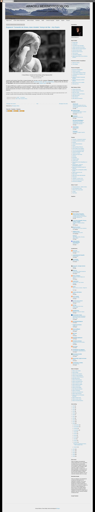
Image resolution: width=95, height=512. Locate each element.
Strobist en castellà (76, 152)
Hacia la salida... (76, 355)
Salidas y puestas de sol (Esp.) (78, 47)
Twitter (42, 20)
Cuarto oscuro (75, 160)
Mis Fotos (75, 333)
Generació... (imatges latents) (79, 266)
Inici (37, 103)
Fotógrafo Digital (76, 110)
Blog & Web (74, 173)
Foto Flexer (74, 192)
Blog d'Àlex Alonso (76, 378)
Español (57, 20)
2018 (74, 414)
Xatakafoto (75, 116)
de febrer (75, 442)
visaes (74, 286)
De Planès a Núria (76, 251)
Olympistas (74, 75)
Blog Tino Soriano (76, 227)
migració (74, 267)
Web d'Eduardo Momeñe (77, 389)
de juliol (75, 433)
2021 (74, 409)
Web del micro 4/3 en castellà (78, 82)
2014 (74, 421)
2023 (74, 406)
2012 (74, 449)
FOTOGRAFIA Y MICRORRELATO (79, 350)
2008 (74, 456)
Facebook (38, 20)
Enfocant (75, 235)
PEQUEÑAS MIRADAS (77, 337)
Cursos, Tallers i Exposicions (19, 20)
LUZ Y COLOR (76, 296)
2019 (74, 413)
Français (68, 20)
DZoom (73, 145)
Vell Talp (74, 305)
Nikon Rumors (75, 96)
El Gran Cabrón (75, 128)
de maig (75, 437)
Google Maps (75, 42)
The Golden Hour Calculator (78, 45)
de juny (75, 435)
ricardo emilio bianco (77, 292)
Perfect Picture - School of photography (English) (77, 165)
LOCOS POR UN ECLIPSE (78, 232)
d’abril (75, 438)
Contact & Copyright (50, 20)
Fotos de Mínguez (76, 329)
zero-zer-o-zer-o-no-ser (78, 300)
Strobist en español (76, 71)
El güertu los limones (77, 324)
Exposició (22, 98)
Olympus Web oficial (76, 89)
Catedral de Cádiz (76, 297)
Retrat (26, 98)
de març (75, 440)
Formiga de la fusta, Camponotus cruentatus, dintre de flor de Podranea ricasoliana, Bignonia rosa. (79, 216)
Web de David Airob (76, 385)
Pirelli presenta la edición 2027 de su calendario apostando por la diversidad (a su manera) (80, 106)
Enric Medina (75, 259)
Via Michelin (74, 44)
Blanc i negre (18, 98)
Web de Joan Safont (76, 370)
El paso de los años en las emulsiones (80, 228)
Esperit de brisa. (76, 243)
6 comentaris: (22, 97)
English (62, 20)
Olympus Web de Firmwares (78, 90)
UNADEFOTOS (76, 310)
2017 (74, 416)
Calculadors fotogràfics (77, 54)
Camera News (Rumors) (77, 143)
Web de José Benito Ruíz (77, 381)
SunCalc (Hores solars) (77, 50)
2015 (74, 419)
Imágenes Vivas (76, 231)
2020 (74, 411)
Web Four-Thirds (75, 92)
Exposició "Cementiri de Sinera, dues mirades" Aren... (79, 444)
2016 (74, 418)
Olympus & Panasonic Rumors (78, 93)
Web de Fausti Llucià (76, 397)
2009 (74, 454)
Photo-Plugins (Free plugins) (78, 148)
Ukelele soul (75, 325)
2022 (74, 407)
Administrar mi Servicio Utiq (78, 117)
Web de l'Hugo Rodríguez (77, 375)
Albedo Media (76, 127)
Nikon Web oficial (75, 95)
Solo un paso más (76, 363)
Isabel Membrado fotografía (78, 255)
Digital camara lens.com (77, 172)
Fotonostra (74, 176)
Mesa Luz (75, 270)
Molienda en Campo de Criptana (78, 311)
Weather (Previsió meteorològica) (79, 48)
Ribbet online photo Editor (77, 189)
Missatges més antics (63, 103)
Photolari (74, 142)
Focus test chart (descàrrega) (78, 150)
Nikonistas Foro (75, 83)
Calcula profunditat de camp (78, 151)
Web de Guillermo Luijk (77, 382)
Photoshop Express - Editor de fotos (79, 186)
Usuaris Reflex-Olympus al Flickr (79, 72)
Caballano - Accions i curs (77, 178)
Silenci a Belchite (76, 260)
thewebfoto (74, 157)
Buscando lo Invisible (77, 354)
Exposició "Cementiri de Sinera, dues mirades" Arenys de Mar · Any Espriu (33, 27)
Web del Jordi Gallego (76, 387)
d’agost (75, 431)
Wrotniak (74, 156)
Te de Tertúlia (75, 64)
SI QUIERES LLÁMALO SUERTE (79, 132)
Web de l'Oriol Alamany (77, 379)
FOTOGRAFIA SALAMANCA (79, 349)
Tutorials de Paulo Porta (77, 154)
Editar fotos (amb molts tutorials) (78, 175)
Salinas (74, 334)
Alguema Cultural (75, 62)
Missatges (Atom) (15, 105)
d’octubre (76, 428)
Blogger (58, 508)
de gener (75, 447)
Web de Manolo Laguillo (77, 384)
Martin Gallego (75, 372)
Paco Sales (75, 346)
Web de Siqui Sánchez (77, 393)
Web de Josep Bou (76, 390)
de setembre (76, 430)
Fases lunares (75, 53)
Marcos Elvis (75, 330)
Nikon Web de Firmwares (77, 98)
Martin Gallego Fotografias (78, 213)
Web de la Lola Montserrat (77, 392)
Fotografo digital (75, 159)
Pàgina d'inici (9, 20)
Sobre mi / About (30, 20)
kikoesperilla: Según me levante (79, 358)
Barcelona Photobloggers (77, 69)
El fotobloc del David (77, 341)
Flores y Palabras (76, 275)
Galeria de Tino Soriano (77, 373)
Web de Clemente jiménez (77, 400)
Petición (74, 359)
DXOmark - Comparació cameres (79, 139)
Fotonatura (75, 131)
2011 (74, 450)
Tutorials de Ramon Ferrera (77, 179)
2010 (74, 452)
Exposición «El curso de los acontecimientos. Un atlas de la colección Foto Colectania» (78, 122)
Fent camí (75, 250)
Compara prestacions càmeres (78, 140)
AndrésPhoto (75, 281)
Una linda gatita (75, 256)
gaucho (74, 293)
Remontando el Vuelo (77, 315)
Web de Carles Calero (76, 399)
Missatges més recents (11, 103)
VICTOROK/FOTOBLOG (78, 321)
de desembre (76, 424)
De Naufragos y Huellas (78, 362)
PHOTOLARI (75, 104)
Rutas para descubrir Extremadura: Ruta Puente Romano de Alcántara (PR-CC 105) (79, 317)
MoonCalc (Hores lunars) (77, 51)
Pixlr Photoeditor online (77, 188)
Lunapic (74, 191)
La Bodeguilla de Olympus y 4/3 (78, 74)
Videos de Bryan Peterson (77, 146)
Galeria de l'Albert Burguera (78, 376)
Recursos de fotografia (76, 181)
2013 (74, 423)
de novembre (76, 426)
